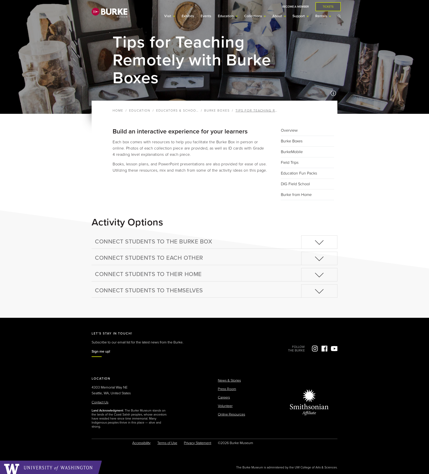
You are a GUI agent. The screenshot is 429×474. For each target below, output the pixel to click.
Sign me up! (101, 351)
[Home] (109, 12)
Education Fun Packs (299, 173)
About (277, 16)
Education (226, 16)
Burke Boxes (217, 110)
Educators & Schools (178, 110)
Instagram (314, 348)
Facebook (324, 348)
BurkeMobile (292, 151)
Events (206, 16)
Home (118, 110)
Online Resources (231, 414)
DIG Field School (295, 183)
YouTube (334, 348)
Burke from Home (296, 194)
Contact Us (100, 402)
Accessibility (141, 443)
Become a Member (295, 6)
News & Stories (229, 380)
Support (299, 16)
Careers (224, 397)
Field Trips (290, 162)
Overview (289, 130)
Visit (168, 16)
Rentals (321, 16)
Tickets (328, 6)
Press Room (227, 389)
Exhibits (188, 16)
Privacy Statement (197, 443)
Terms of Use (167, 443)
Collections (253, 16)
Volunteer (225, 406)
